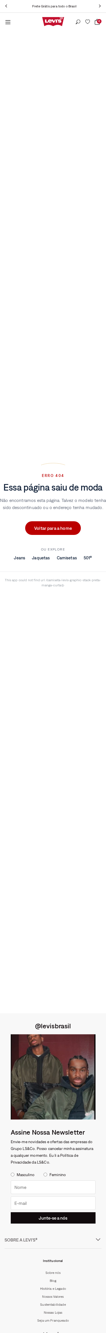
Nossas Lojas (53, 1313)
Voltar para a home (53, 528)
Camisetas (67, 557)
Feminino (57, 1174)
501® (88, 557)
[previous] (6, 6)
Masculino (25, 1174)
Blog (53, 1281)
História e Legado (53, 1289)
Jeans (19, 557)
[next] (99, 6)
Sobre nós (53, 1273)
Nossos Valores (53, 1297)
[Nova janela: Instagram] (53, 1077)
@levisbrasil (53, 1026)
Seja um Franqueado (53, 1320)
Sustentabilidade (53, 1305)
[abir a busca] (78, 22)
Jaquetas (41, 557)
